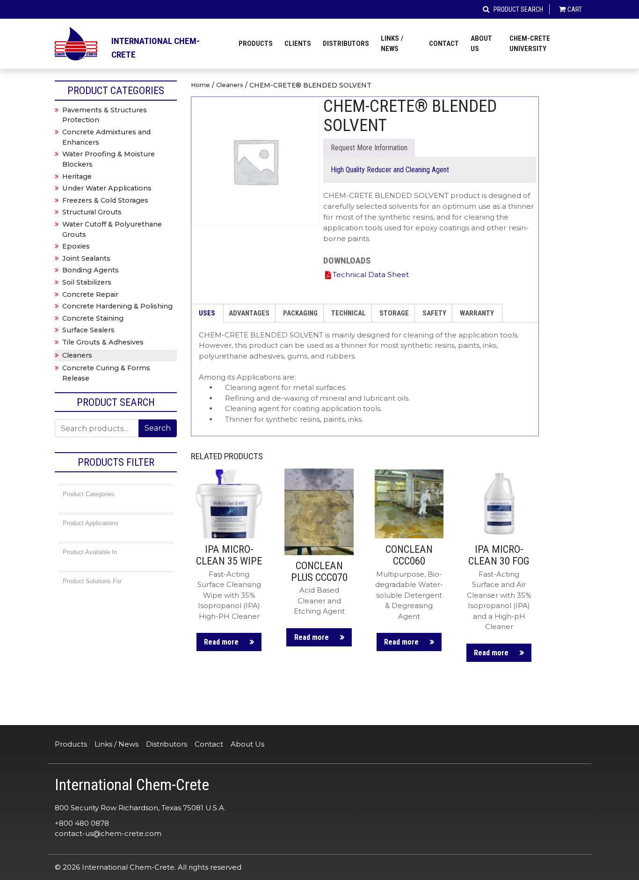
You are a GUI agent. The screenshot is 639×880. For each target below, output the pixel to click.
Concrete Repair (90, 294)
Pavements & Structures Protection (104, 115)
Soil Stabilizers (86, 282)
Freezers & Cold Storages (105, 200)
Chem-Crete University (529, 43)
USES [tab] (207, 313)
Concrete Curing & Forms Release (106, 373)
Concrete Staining (92, 318)
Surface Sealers (88, 330)
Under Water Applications (107, 188)
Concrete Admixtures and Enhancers (106, 137)
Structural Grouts (92, 212)
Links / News (392, 43)
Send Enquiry (369, 148)
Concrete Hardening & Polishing (117, 306)
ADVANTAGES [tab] (249, 313)
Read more (221, 642)
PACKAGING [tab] (300, 313)
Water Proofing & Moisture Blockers (108, 159)
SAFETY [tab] (434, 313)
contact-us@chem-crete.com (108, 833)
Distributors (346, 43)
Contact (444, 43)
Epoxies (76, 246)
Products (256, 43)
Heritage (77, 176)
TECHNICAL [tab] (348, 313)
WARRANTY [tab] (477, 313)
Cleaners (229, 84)
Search (158, 428)
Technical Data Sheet (371, 274)
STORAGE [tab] (394, 313)
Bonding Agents (90, 270)
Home (200, 84)
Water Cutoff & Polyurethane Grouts (112, 229)
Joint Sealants (86, 258)
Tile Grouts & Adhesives (103, 342)
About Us (481, 43)
